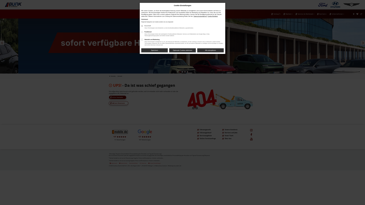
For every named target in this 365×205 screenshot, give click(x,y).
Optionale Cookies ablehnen (182, 50)
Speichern (154, 50)
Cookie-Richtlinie (213, 16)
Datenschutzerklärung (200, 16)
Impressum (144, 19)
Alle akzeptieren (210, 50)
